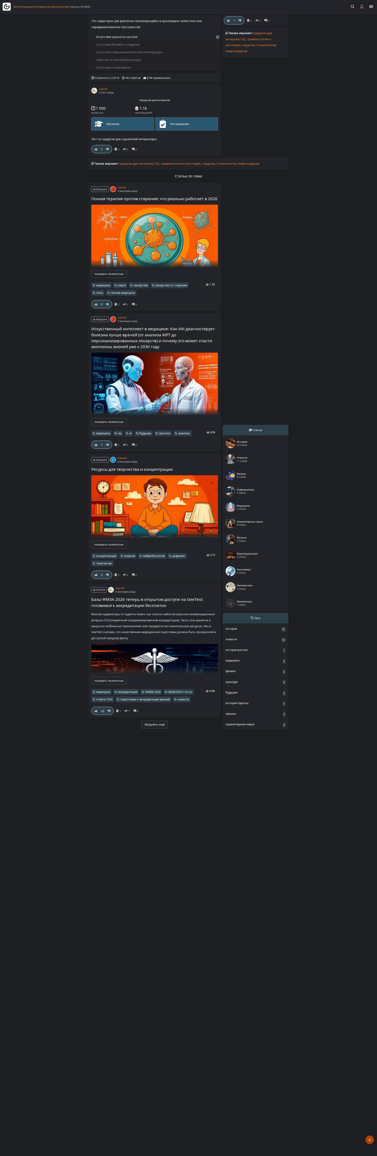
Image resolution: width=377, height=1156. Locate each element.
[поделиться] (126, 149)
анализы (184, 433)
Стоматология (266, 45)
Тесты (16, 6)
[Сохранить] (117, 149)
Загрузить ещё (155, 724)
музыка (231, 713)
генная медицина (123, 293)
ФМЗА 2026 (153, 692)
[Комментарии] (135, 149)
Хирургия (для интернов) (53, 6)
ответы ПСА (104, 699)
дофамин (178, 556)
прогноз (164, 433)
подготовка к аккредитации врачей (145, 699)
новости (183, 699)
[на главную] (7, 7)
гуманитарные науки (240, 724)
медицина (103, 285)
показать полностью (109, 274)
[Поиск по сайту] (352, 6)
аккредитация (127, 692)
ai (130, 433)
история (231, 628)
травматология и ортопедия (180, 163)
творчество (104, 563)
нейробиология (154, 556)
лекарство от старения (171, 285)
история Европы (237, 703)
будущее (145, 433)
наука (122, 285)
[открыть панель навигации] (371, 6)
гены (99, 293)
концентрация (106, 556)
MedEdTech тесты (180, 692)
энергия (129, 556)
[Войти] (362, 6)
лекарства (141, 285)
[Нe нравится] (107, 149)
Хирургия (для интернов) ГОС (139, 163)
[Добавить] (369, 1139)
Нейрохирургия (236, 51)
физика (231, 671)
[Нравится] (96, 149)
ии (120, 433)
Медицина (29, 6)
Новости (100, 589)
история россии (237, 650)
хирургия (248, 45)
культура (232, 681)
